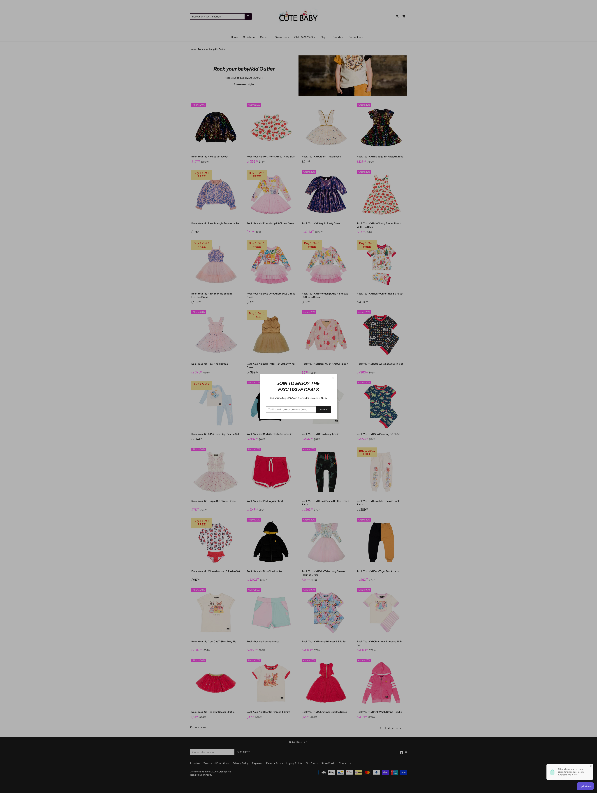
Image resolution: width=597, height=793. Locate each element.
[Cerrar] (333, 378)
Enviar (324, 409)
